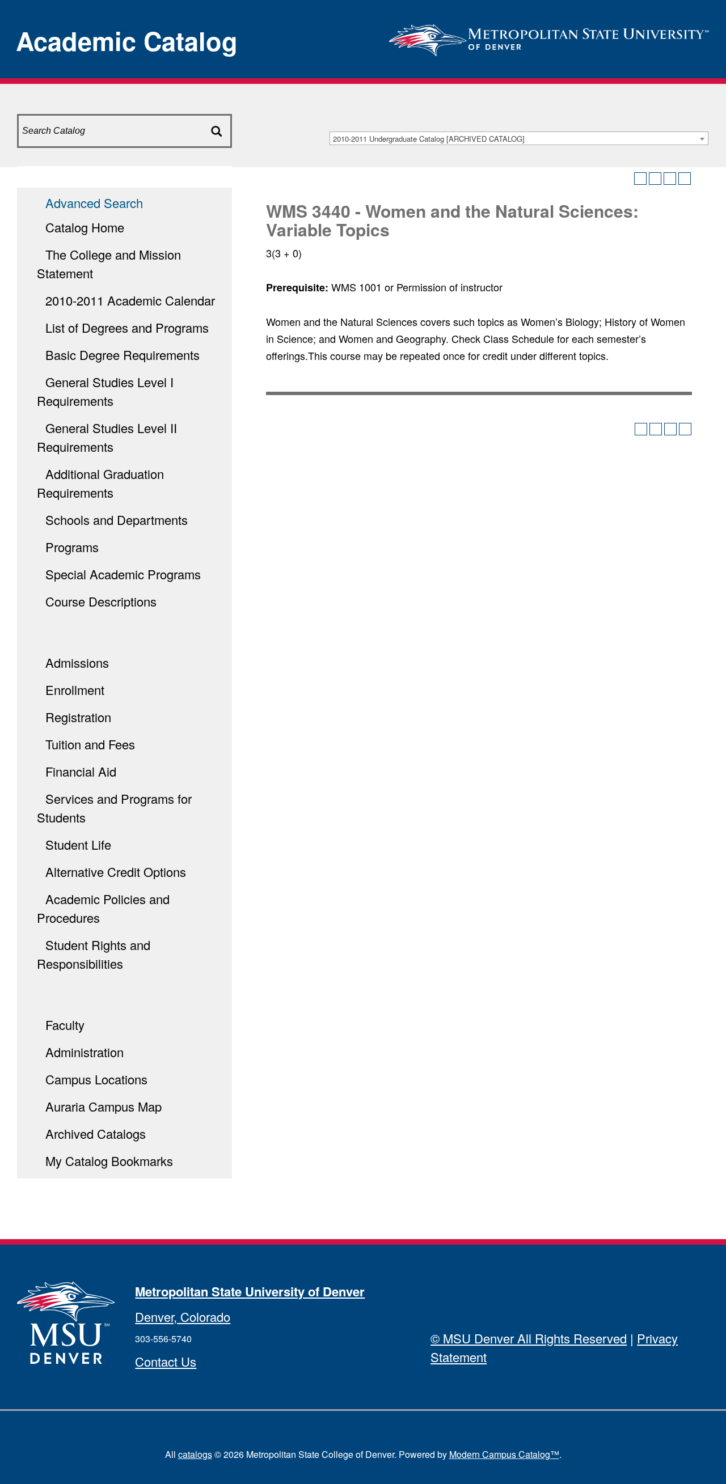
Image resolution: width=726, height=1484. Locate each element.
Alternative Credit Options (115, 871)
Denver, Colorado (182, 1316)
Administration (84, 1052)
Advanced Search (94, 202)
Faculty (65, 1024)
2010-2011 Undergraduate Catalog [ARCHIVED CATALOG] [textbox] (429, 138)
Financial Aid (80, 771)
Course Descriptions (101, 601)
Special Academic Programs (123, 574)
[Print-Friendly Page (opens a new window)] (670, 178)
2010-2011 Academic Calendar (130, 300)
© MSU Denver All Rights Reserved (528, 1338)
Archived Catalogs (95, 1133)
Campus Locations (96, 1079)
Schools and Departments (116, 519)
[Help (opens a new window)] (684, 178)
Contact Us (165, 1361)
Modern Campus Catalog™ (504, 1454)
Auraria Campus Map (103, 1106)
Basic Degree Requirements (122, 354)
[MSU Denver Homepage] (549, 36)
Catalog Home (84, 227)
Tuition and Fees (90, 744)
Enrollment (74, 689)
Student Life (78, 844)
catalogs (195, 1454)
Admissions (77, 662)
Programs (72, 547)
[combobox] (519, 138)
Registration (78, 717)
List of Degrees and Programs (127, 327)
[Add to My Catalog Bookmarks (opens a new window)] (640, 178)
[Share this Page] (655, 178)
